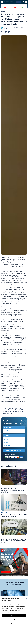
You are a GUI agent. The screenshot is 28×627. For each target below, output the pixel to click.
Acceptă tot (14, 615)
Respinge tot (14, 623)
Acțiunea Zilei (4, 512)
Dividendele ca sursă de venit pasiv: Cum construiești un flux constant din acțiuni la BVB (14, 540)
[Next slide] (26, 6)
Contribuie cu (14, 450)
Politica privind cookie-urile (11, 612)
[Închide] (26, 598)
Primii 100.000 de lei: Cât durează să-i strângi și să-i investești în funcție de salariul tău (13, 490)
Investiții (3, 11)
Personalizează (14, 619)
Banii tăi (3, 487)
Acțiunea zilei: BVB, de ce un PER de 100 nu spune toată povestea (14, 515)
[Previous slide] (2, 6)
